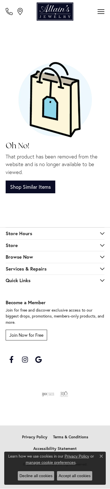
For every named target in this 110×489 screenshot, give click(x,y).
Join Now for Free (26, 335)
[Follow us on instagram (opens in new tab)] (24, 359)
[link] (10, 11)
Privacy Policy (34, 436)
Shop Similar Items (30, 186)
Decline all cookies (35, 475)
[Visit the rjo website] (64, 394)
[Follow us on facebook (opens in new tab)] (11, 359)
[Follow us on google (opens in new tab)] (38, 359)
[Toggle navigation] (101, 11)
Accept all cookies (75, 475)
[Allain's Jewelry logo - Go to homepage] (55, 11)
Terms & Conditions (70, 436)
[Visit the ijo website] (48, 394)
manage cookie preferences (51, 462)
